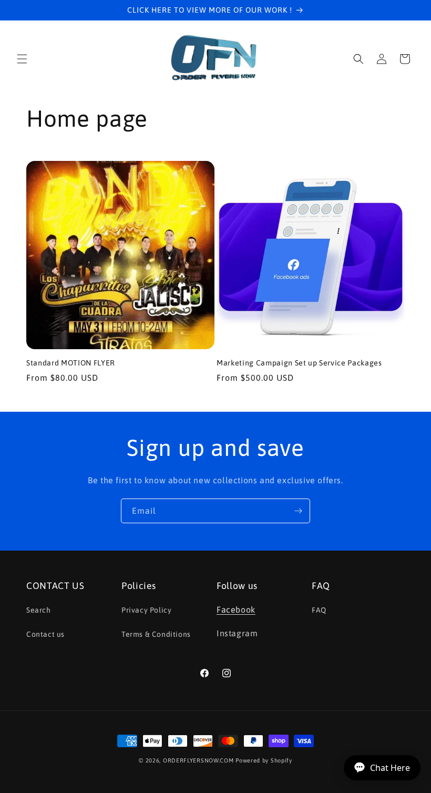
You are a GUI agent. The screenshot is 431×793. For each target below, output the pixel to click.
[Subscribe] (298, 511)
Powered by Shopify (263, 760)
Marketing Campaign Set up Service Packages (299, 363)
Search (38, 610)
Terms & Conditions (156, 634)
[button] (22, 58)
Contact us (45, 634)
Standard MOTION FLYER (70, 363)
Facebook (236, 609)
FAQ (319, 610)
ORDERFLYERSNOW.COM (198, 760)
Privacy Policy (146, 610)
